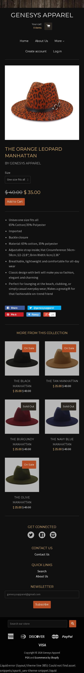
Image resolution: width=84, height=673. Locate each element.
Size (7, 173)
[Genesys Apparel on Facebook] (42, 535)
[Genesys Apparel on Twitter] (31, 535)
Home (24, 41)
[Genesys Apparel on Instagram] (53, 535)
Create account (35, 51)
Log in (57, 51)
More (59, 41)
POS (27, 657)
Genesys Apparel (42, 15)
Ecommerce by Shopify (47, 657)
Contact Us (42, 554)
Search (42, 571)
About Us (41, 41)
